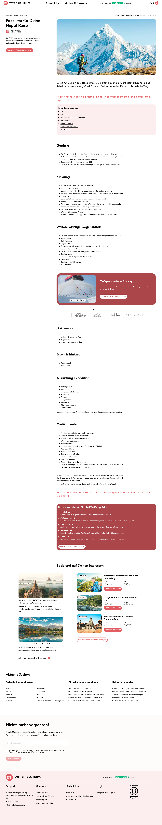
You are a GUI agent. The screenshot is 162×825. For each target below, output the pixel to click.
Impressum (70, 793)
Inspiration (15, 15)
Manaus (9, 701)
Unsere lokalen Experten (45, 796)
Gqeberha (41, 688)
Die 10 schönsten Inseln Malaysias (81, 692)
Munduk (9, 695)
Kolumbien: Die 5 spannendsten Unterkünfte (85, 698)
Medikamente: (66, 130)
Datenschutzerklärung (26, 750)
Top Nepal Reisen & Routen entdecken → (135, 15)
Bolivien (40, 698)
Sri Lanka (9, 692)
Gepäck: (64, 111)
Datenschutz (71, 800)
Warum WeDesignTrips (44, 803)
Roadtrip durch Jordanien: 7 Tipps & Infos (84, 701)
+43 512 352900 (12, 802)
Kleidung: (64, 114)
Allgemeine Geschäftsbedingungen (79, 796)
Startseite (8, 15)
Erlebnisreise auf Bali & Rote (123, 698)
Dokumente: (65, 121)
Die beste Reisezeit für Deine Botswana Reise (86, 695)
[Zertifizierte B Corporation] (141, 792)
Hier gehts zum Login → (106, 793)
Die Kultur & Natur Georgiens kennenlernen (128, 688)
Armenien (41, 692)
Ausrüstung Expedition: (69, 127)
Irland (39, 695)
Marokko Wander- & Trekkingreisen (50, 701)
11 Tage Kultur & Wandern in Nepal (120, 597)
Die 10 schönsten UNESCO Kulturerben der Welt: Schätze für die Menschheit (38, 601)
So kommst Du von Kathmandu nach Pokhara (37, 644)
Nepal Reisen (24, 15)
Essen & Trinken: (67, 124)
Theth (8, 688)
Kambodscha (11, 698)
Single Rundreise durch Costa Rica (125, 701)
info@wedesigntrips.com (15, 805)
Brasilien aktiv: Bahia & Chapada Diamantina (129, 692)
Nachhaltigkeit (41, 800)
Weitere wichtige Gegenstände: (73, 118)
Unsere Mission (42, 793)
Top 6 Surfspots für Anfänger (79, 688)
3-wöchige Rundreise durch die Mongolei (127, 695)
